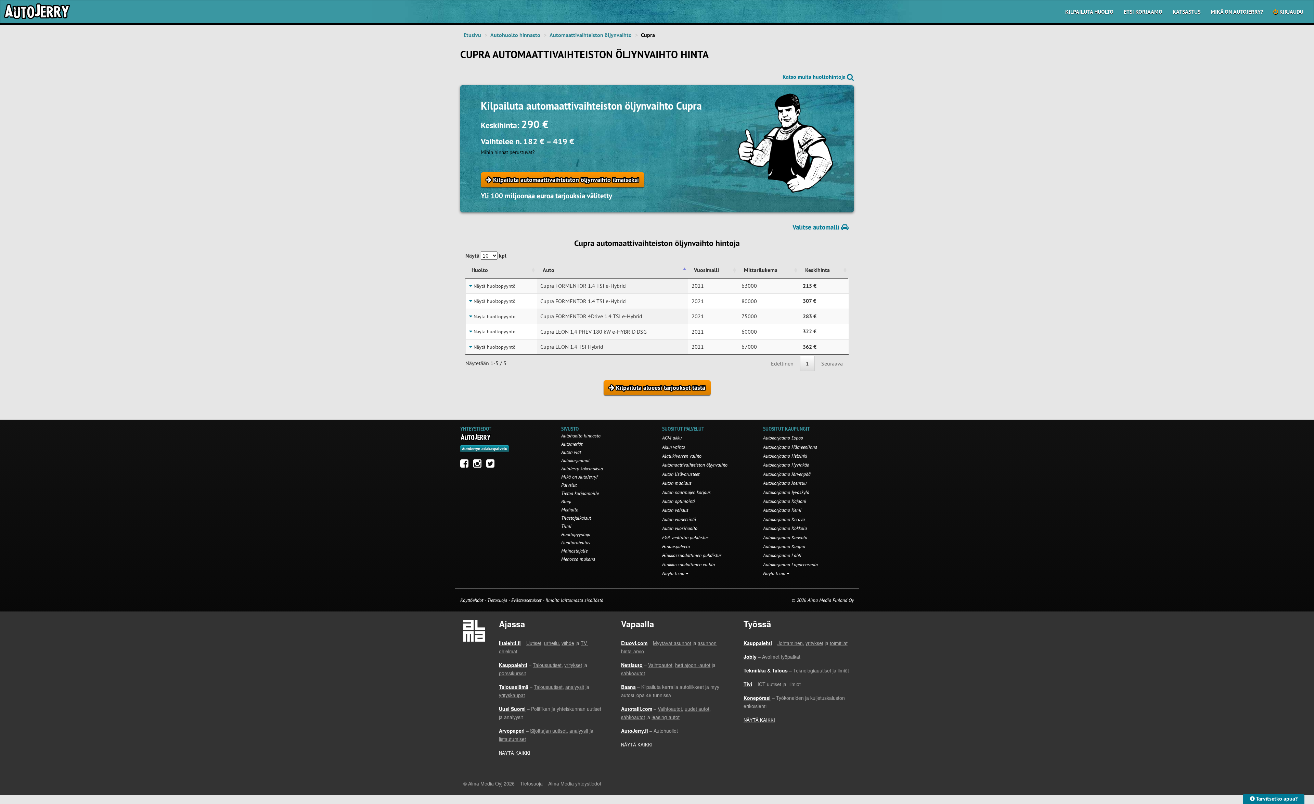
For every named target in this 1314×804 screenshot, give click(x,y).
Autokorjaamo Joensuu (785, 483)
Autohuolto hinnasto (515, 35)
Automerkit (571, 444)
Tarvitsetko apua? (1276, 798)
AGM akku (672, 438)
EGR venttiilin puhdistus (685, 537)
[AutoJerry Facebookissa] (466, 465)
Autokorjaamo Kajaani (784, 501)
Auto (548, 270)
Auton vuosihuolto (679, 528)
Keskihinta (817, 270)
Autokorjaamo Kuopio (784, 546)
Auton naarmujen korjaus (686, 492)
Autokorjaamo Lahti (782, 555)
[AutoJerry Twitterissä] (492, 465)
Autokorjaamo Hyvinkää (786, 465)
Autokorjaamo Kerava (784, 519)
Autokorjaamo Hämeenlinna (790, 447)
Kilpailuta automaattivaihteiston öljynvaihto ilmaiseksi (565, 180)
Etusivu (472, 35)
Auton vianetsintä (679, 519)
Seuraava (832, 363)
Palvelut (569, 485)
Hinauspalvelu (676, 546)
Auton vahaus (675, 510)
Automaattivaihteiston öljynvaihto (591, 35)
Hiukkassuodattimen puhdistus (692, 555)
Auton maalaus (677, 483)
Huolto (480, 270)
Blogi (566, 501)
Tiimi (566, 526)
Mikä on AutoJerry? (1237, 11)
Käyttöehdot (472, 600)
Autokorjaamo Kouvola (785, 537)
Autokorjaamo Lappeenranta (790, 564)
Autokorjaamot (575, 460)
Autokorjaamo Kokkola (785, 528)
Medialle (569, 510)
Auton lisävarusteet (680, 474)
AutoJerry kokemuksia (582, 469)
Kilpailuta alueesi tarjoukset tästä (659, 388)
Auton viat (571, 452)
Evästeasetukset (526, 600)
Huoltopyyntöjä (575, 534)
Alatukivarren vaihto (681, 456)
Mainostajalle (574, 551)
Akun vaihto (673, 447)
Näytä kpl (485, 255)
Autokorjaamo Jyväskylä (786, 492)
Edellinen (782, 363)
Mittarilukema (760, 270)
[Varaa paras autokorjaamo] (475, 437)
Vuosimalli (706, 270)
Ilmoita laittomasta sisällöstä (574, 600)
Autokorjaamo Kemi (782, 510)
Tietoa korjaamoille (580, 493)
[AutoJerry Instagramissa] (479, 465)
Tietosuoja (497, 600)
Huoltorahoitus (575, 543)
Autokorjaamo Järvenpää (787, 474)
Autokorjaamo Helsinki (785, 456)
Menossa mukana (578, 559)
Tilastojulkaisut (576, 518)
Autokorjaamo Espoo (783, 438)
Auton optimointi (678, 501)
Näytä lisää (674, 573)
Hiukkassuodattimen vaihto (688, 564)
